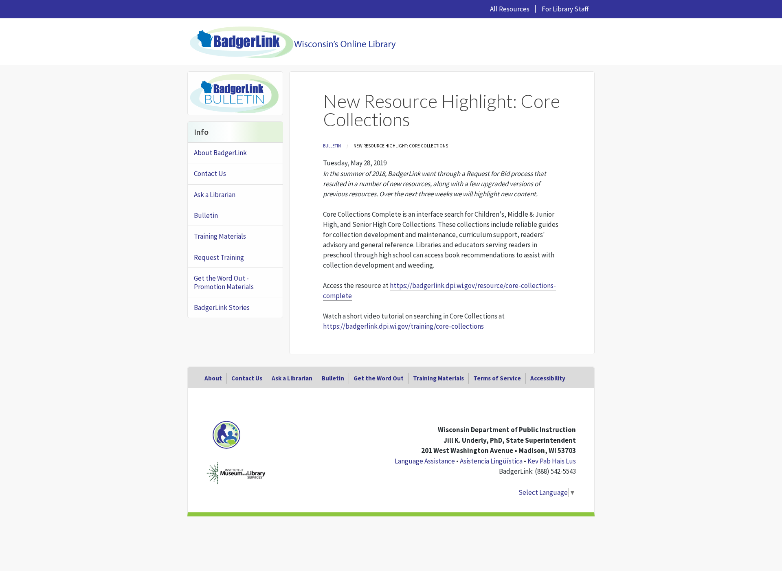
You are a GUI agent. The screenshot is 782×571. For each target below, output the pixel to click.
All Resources (509, 8)
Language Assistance (425, 461)
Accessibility (547, 378)
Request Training (219, 257)
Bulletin (332, 146)
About (213, 378)
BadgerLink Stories (222, 307)
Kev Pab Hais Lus (551, 461)
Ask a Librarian (214, 194)
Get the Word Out (379, 378)
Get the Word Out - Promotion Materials (224, 282)
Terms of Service (497, 378)
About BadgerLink (220, 152)
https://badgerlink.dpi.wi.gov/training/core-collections (403, 326)
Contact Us (210, 173)
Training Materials (220, 236)
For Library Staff (565, 8)
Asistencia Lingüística (491, 461)
